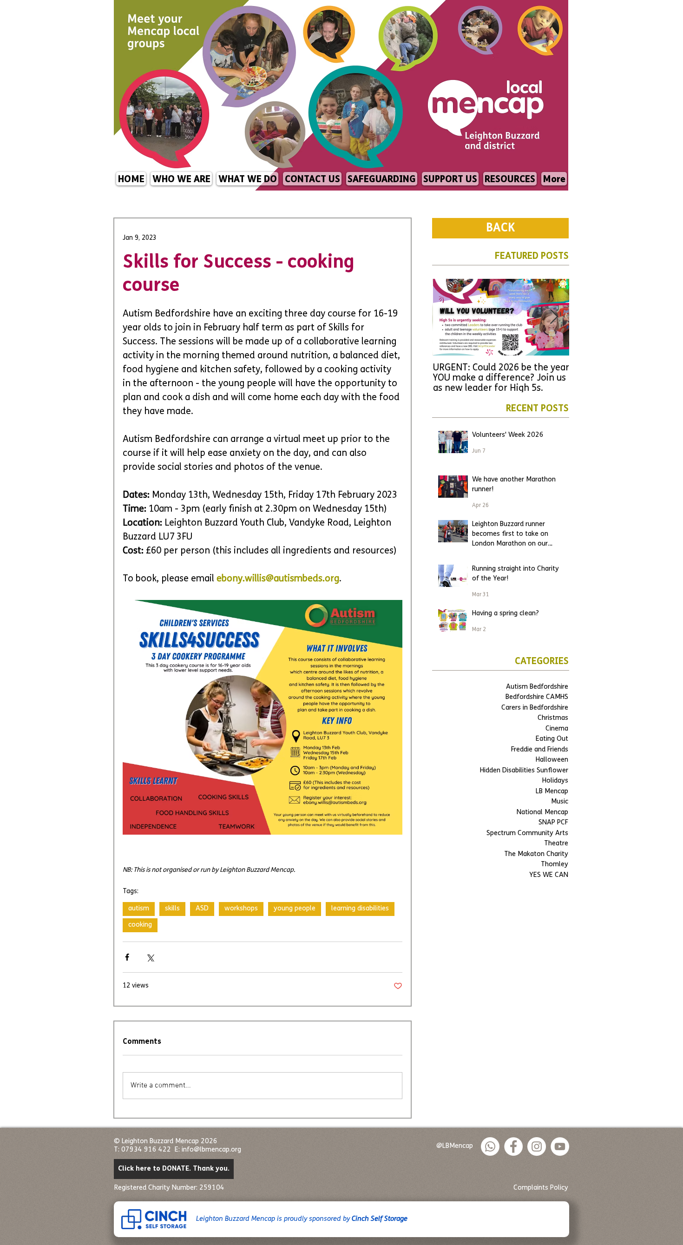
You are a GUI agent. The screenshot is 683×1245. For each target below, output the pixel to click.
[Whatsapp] (490, 1146)
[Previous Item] (447, 317)
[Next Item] (553, 317)
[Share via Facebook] (127, 957)
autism (138, 908)
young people (294, 908)
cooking (140, 925)
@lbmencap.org (217, 1149)
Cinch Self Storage (379, 1219)
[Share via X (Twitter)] (149, 957)
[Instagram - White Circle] (536, 1146)
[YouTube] (560, 1146)
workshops (241, 908)
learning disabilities (360, 908)
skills (172, 908)
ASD (202, 908)
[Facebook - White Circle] (513, 1146)
